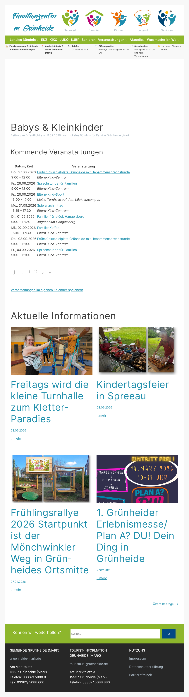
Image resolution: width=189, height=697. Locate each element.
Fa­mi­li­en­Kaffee (48, 228)
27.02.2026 (104, 570)
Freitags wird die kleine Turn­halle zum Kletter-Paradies (50, 402)
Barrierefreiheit (140, 675)
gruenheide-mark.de (25, 658)
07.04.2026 (18, 581)
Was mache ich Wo (161, 40)
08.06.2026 (104, 407)
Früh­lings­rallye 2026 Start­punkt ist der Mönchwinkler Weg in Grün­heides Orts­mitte (50, 541)
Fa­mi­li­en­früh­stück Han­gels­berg (60, 216)
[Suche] (169, 633)
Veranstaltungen (111, 40)
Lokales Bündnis (23, 40)
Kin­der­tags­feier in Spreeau (133, 390)
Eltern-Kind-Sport (50, 194)
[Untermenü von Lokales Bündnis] (38, 40)
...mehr (16, 438)
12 (35, 272)
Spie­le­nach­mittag (50, 205)
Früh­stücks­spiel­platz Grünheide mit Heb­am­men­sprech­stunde (83, 172)
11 (28, 272)
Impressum (137, 658)
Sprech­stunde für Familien (57, 183)
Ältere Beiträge (165, 604)
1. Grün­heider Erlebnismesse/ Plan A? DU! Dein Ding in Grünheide (135, 535)
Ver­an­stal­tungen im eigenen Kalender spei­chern (47, 290)
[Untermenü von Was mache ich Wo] (178, 40)
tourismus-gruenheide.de (89, 664)
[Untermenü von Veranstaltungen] (126, 40)
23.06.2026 (18, 430)
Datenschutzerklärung (146, 667)
